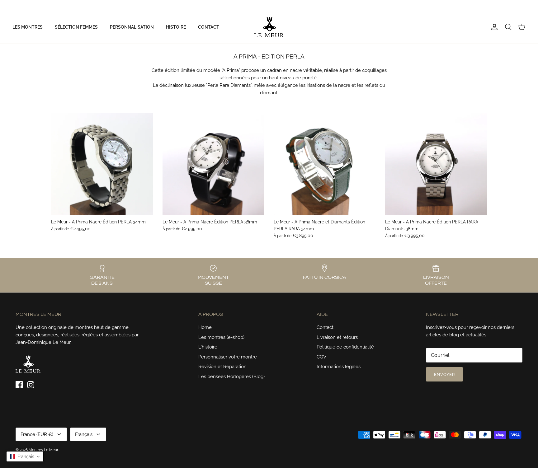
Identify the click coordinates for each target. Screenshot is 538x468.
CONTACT (208, 27)
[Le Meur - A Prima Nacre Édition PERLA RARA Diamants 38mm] (436, 164)
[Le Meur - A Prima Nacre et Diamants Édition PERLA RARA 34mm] (325, 164)
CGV (321, 357)
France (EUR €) (482, 5)
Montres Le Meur (43, 450)
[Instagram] (23, 5)
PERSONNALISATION (132, 27)
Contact (325, 327)
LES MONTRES (27, 27)
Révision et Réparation (222, 366)
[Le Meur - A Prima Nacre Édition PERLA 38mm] (214, 164)
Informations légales (339, 366)
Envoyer (444, 374)
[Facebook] (14, 5)
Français (512, 5)
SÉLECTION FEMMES (76, 27)
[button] (25, 456)
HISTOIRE (176, 27)
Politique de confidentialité (345, 347)
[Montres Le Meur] (269, 27)
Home (205, 327)
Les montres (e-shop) (221, 337)
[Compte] (493, 27)
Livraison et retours (337, 337)
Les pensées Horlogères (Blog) (231, 376)
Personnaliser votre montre (227, 357)
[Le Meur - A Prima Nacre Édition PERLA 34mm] (102, 164)
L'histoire (207, 347)
